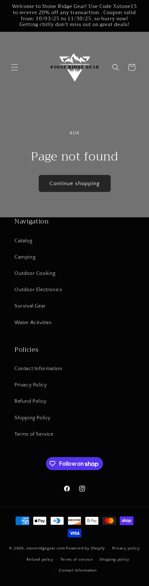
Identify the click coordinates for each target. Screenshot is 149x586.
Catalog (23, 241)
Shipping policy (114, 559)
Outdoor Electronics (38, 290)
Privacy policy (126, 548)
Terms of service (76, 559)
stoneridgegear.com (45, 548)
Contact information (78, 570)
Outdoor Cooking (35, 273)
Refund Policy (30, 401)
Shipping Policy (32, 418)
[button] (14, 67)
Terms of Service (34, 434)
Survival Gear (30, 306)
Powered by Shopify (85, 548)
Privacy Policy (30, 385)
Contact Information (38, 369)
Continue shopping (75, 183)
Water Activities (33, 323)
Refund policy (40, 559)
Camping (24, 257)
